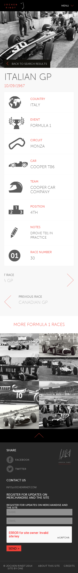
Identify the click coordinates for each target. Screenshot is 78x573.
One (20, 568)
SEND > (13, 548)
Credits (69, 565)
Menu (65, 5)
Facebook (22, 459)
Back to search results (29, 63)
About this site (49, 565)
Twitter (20, 468)
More (17, 345)
